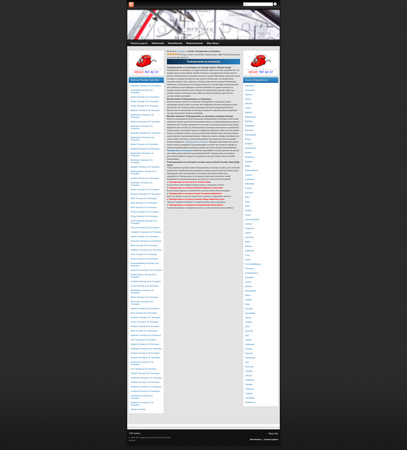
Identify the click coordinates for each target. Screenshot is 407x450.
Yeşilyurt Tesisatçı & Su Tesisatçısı (145, 391)
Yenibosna (249, 380)
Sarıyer (248, 318)
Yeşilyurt (248, 393)
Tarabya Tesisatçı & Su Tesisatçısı (145, 353)
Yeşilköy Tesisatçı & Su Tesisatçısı (145, 382)
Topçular (249, 353)
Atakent (248, 95)
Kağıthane (249, 251)
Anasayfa (181, 51)
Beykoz (248, 152)
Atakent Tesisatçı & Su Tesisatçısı (145, 97)
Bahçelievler (250, 117)
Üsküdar (248, 371)
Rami (247, 304)
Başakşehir (250, 126)
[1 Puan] (168, 54)
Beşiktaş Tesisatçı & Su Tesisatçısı (145, 149)
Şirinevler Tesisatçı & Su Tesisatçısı (146, 335)
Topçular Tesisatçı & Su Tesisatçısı (145, 357)
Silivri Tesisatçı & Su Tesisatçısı (144, 331)
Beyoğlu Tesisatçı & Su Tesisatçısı (145, 167)
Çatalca (248, 175)
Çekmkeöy (249, 179)
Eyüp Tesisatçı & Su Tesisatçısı (144, 203)
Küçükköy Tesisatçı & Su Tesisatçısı (146, 281)
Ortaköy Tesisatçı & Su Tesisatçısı (145, 308)
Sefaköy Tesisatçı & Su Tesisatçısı (145, 326)
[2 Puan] (170, 54)
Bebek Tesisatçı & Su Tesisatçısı (144, 144)
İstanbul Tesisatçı (138, 409)
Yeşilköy (248, 384)
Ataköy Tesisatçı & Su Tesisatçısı (145, 101)
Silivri (247, 326)
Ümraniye (249, 367)
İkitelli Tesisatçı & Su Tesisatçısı (144, 245)
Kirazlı (248, 260)
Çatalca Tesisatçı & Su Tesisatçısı (145, 178)
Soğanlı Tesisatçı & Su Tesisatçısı (145, 344)
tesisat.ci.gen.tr (271, 439)
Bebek (248, 139)
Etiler (247, 197)
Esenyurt (249, 193)
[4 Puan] (176, 54)
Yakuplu (248, 375)
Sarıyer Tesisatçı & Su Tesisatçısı (145, 322)
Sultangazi (249, 344)
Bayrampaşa (250, 135)
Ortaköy (248, 300)
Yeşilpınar (249, 389)
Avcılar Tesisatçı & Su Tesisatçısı (145, 106)
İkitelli (247, 242)
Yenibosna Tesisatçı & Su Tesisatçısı (146, 378)
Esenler (248, 188)
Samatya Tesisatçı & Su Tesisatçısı (145, 317)
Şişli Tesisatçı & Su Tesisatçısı (143, 340)
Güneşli (248, 224)
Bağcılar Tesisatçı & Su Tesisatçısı (145, 110)
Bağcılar (248, 112)
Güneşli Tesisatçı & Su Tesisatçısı (145, 228)
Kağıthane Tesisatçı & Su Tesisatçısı (146, 250)
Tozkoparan (250, 358)
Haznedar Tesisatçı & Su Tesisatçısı (146, 241)
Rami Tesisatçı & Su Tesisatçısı (144, 313)
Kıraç (247, 255)
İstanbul (248, 246)
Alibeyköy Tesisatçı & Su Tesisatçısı (146, 86)
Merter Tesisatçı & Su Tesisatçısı (144, 297)
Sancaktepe (250, 313)
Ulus (247, 362)
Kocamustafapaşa (253, 264)
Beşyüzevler (250, 148)
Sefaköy (248, 322)
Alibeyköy (249, 86)
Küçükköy (249, 277)
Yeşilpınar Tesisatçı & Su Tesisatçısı (146, 387)
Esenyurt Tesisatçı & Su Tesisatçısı (145, 194)
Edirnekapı (250, 184)
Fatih (247, 206)
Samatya (249, 309)
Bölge (247, 166)
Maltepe (248, 286)
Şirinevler (249, 331)
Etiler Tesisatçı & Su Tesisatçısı (144, 198)
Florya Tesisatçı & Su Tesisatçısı (144, 216)
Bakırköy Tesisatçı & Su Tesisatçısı (145, 122)
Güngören (249, 228)
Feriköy (248, 210)
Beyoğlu (248, 161)
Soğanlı (248, 340)
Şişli (247, 335)
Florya (248, 215)
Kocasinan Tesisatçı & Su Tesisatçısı (146, 270)
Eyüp (247, 202)
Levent (248, 282)
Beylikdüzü (250, 157)
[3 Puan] (173, 54)
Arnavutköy (250, 90)
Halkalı (248, 233)
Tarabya (248, 349)
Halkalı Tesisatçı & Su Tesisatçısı (145, 236)
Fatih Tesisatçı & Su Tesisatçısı (144, 207)
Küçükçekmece (251, 273)
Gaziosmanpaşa (252, 219)
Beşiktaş (248, 144)
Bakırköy (249, 121)
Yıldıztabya (250, 398)
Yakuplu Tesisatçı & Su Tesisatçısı (145, 373)
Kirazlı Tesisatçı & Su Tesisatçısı (144, 259)
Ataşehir (248, 103)
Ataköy (248, 99)
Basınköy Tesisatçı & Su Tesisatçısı (146, 133)
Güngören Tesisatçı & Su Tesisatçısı (146, 232)
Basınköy (249, 130)
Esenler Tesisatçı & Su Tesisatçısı (145, 189)
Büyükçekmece (251, 170)
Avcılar (248, 108)
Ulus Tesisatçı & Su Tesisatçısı (144, 369)
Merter (248, 295)
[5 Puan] (178, 54)
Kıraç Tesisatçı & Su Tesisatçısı (144, 254)
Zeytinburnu (250, 402)
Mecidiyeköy (250, 291)
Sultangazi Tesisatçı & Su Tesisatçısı (146, 349)
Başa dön (273, 433)
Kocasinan (249, 268)
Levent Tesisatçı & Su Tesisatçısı (145, 286)
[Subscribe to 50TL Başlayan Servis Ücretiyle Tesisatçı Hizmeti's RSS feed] (131, 4)
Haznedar (249, 237)
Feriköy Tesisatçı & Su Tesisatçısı (145, 212)
